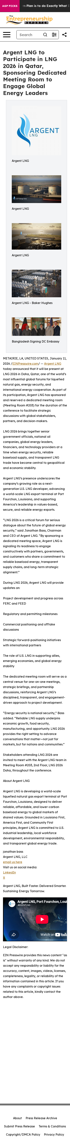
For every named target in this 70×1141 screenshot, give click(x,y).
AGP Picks (9, 6)
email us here (12, 862)
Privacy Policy (54, 1134)
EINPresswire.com (25, 363)
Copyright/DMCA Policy (23, 1134)
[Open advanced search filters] (54, 34)
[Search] (45, 34)
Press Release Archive (41, 1118)
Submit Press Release (19, 1126)
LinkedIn (9, 872)
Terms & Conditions (52, 1126)
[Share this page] (64, 34)
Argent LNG (52, 363)
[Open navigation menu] (6, 34)
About (17, 1118)
